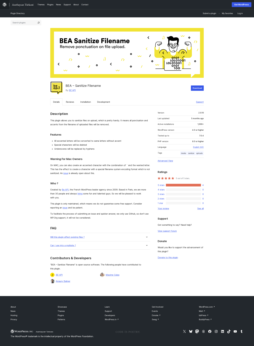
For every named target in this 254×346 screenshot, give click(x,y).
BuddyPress (205, 319)
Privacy (14, 319)
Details (56, 102)
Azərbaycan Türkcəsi (44, 332)
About (13, 307)
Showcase (62, 307)
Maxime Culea (112, 275)
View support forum (167, 231)
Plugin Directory (18, 13)
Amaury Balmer (63, 281)
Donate (156, 315)
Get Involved (157, 307)
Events (155, 311)
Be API (65, 189)
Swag (155, 319)
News (13, 311)
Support (200, 102)
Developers (110, 315)
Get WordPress (241, 4)
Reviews (70, 102)
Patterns (61, 319)
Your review (163, 208)
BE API (72, 90)
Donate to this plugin (168, 257)
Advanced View (165, 160)
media (183, 153)
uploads (199, 153)
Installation (85, 102)
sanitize (191, 153)
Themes (61, 311)
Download (197, 88)
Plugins (61, 315)
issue (65, 173)
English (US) (198, 147)
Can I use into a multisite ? (63, 245)
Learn (107, 307)
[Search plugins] (38, 22)
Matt (202, 311)
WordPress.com (207, 307)
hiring (80, 193)
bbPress (203, 315)
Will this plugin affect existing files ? (67, 237)
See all (200, 208)
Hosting (14, 315)
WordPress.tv (112, 319)
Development (103, 102)
